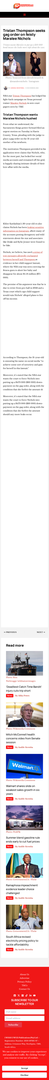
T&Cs (24, 985)
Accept (24, 1068)
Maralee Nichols (18, 103)
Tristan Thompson (22, 96)
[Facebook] (15, 995)
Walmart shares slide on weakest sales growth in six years (23, 790)
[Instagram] (22, 995)
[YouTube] (34, 995)
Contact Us (24, 989)
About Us (24, 974)
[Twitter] (19, 995)
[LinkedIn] (30, 995)
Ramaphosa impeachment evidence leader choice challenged (22, 889)
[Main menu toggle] (24, 15)
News (9, 695)
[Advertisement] (24, 196)
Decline (24, 1075)
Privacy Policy (24, 981)
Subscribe (13, 1025)
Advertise (24, 978)
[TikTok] (26, 995)
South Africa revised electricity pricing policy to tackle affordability (22, 940)
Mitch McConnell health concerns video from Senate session (23, 738)
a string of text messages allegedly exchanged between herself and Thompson (22, 256)
